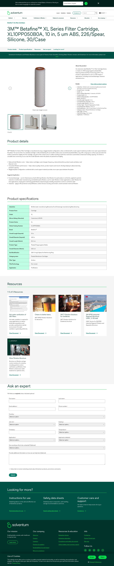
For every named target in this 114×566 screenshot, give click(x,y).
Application (12, 437)
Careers (69, 13)
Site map (86, 541)
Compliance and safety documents (68, 541)
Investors (63, 13)
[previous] (10, 88)
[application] (40, 86)
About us (35, 535)
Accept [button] (92, 557)
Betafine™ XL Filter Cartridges (16, 22)
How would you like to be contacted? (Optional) (22, 445)
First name (12, 398)
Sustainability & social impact (41, 547)
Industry (61, 422)
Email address (13, 406)
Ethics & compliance (38, 551)
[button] (95, 562)
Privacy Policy (16, 563)
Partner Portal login (89, 538)
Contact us (87, 535)
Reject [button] (102, 557)
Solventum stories (64, 535)
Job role (11, 422)
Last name (62, 398)
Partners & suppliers (38, 544)
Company (12, 429)
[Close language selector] (98, 3)
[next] (69, 88)
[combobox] (90, 13)
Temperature (62, 429)
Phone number (63, 406)
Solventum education (64, 538)
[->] (86, 3)
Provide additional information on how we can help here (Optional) (27, 453)
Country (11, 414)
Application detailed (64, 437)
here (57, 56)
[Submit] (96, 13)
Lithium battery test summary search (69, 544)
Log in (58, 13)
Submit (13, 475)
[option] (40, 88)
